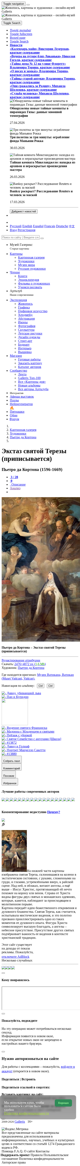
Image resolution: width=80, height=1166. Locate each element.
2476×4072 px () (30, 664)
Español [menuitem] (38, 226)
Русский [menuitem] (16, 226)
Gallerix (20, 1121)
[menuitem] (72, 226)
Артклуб (21, 292)
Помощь (8, 1151)
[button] (20, 30)
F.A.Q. (19, 1151)
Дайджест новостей (23, 211)
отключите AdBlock (15, 956)
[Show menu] (28, 4)
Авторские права (14, 1162)
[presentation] (44, 492)
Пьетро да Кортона (31, 667)
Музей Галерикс (21, 246)
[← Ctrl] (15, 697)
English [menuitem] (27, 226)
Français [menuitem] (49, 226)
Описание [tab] (18, 484)
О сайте (30, 1151)
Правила (37, 1155)
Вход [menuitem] (13, 230)
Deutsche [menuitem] (62, 226)
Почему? (53, 812)
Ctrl (41, 685)
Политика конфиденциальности (41, 1158)
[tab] (14, 477)
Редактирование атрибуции (21, 660)
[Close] (42, 238)
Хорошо (63, 1103)
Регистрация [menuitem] (26, 230)
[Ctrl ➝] (24, 728)
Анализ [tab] (15, 488)
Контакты (42, 1151)
